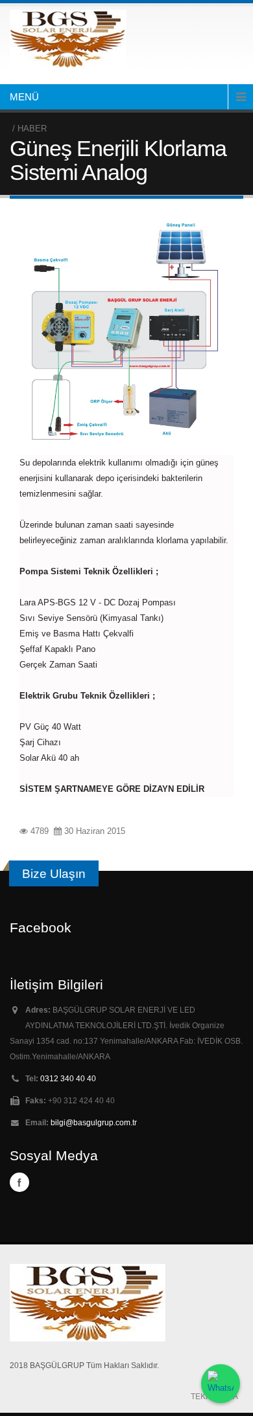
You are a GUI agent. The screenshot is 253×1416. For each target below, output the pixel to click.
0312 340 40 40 (68, 1078)
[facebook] (19, 1182)
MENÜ (24, 96)
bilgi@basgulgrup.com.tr (94, 1122)
